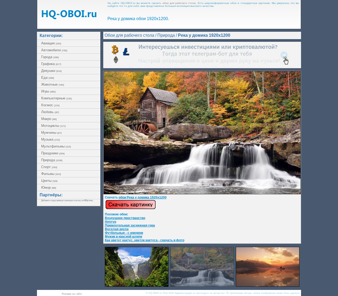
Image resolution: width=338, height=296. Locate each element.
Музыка (50, 139)
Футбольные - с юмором (124, 233)
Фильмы (51, 174)
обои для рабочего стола (179, 3)
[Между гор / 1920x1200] (136, 285)
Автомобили (54, 50)
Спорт (49, 167)
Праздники (52, 153)
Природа (51, 160)
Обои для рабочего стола (129, 35)
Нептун (110, 222)
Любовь (50, 112)
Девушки (51, 71)
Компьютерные (56, 98)
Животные (52, 84)
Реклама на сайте (72, 294)
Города (50, 57)
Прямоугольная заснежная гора (130, 225)
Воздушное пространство (125, 218)
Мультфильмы (56, 146)
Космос (50, 105)
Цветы (49, 181)
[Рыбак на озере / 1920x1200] (267, 285)
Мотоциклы (53, 126)
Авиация (51, 43)
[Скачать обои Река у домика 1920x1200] (130, 208)
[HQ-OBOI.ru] (69, 18)
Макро (49, 119)
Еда (47, 78)
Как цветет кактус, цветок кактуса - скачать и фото (144, 240)
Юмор (48, 187)
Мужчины (51, 133)
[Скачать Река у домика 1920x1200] (202, 193)
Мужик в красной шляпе (123, 236)
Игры (48, 91)
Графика (51, 64)
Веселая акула (117, 229)
